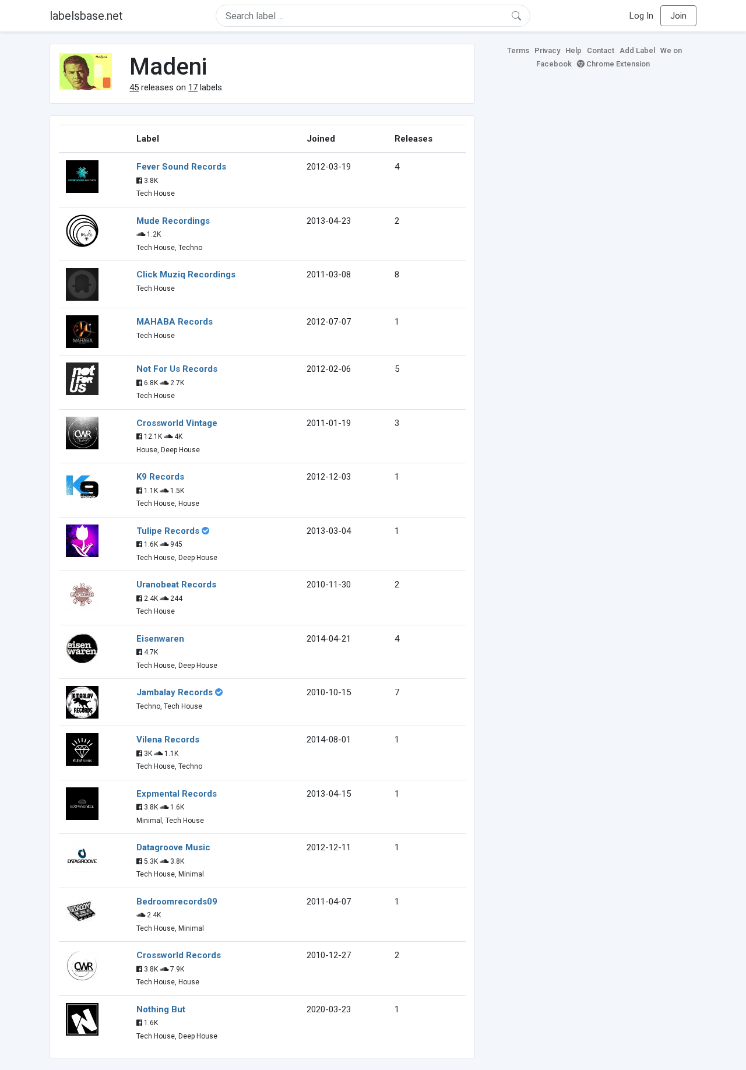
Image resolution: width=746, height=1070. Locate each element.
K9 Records (160, 476)
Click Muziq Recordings (185, 274)
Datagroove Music (173, 847)
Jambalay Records (174, 692)
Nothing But (160, 1009)
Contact (600, 50)
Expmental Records (176, 794)
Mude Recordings (173, 221)
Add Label (637, 50)
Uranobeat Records (176, 584)
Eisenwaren (160, 638)
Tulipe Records (167, 531)
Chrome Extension (617, 63)
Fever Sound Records (181, 166)
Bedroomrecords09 (176, 901)
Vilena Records (167, 739)
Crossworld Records (178, 955)
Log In (641, 15)
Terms (518, 50)
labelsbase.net (86, 16)
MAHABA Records (174, 321)
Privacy (547, 50)
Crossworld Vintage (176, 423)
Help (573, 50)
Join (678, 15)
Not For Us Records (176, 369)
